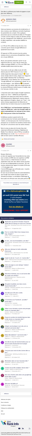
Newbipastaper (8, 354)
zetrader (7, 312)
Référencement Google (15, 320)
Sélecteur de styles (5, 399)
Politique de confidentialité (7, 408)
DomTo (6, 259)
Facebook (15, 303)
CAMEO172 (7, 336)
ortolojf (6, 294)
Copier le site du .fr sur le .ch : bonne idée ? (17, 258)
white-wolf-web (8, 242)
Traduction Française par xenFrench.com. (11, 434)
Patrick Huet (8, 268)
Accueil (3, 414)
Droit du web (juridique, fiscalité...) (17, 235)
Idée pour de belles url (11, 383)
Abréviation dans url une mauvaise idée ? (17, 361)
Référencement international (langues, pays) (20, 259)
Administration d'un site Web (21, 252)
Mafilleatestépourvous (10, 277)
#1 (30, 25)
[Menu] (2, 2)
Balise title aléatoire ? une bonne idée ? (16, 335)
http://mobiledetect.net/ (22, 134)
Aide (2, 411)
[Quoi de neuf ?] (26, 2)
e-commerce (15, 345)
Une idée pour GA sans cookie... (14, 293)
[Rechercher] (30, 2)
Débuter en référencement (18, 268)
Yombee (7, 369)
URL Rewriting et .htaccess (17, 385)
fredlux (6, 378)
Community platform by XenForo (15, 432)
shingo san (7, 385)
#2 (30, 150)
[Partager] (28, 26)
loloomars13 (8, 345)
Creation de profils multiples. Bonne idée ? (17, 368)
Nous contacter (5, 402)
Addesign (7, 287)
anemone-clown (6, 15)
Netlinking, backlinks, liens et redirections (20, 287)
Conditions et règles (6, 405)
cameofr (7, 320)
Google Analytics (13, 294)
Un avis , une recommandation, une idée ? (17, 241)
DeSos (6, 235)
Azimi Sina (7, 225)
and (9, 139)
